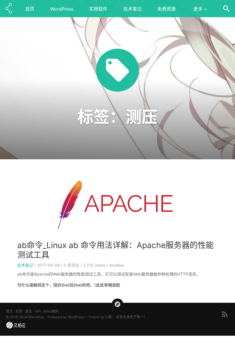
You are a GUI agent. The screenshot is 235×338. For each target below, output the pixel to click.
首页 (29, 9)
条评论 (71, 265)
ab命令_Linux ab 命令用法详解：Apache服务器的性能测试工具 (115, 250)
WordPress (61, 9)
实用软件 (98, 9)
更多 (198, 9)
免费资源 (166, 9)
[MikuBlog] (8, 8)
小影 (108, 317)
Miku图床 (51, 311)
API (38, 311)
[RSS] (224, 314)
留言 (28, 311)
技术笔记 (132, 9)
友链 (18, 311)
